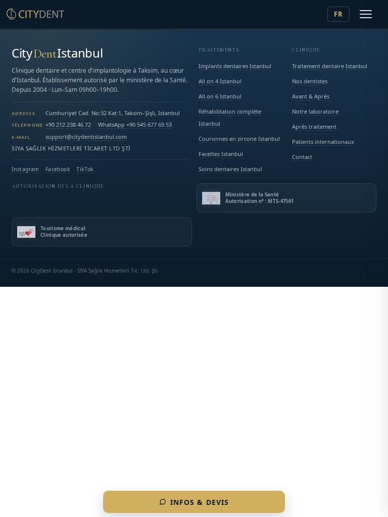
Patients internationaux (323, 141)
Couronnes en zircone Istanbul (239, 138)
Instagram (25, 169)
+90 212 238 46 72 (68, 124)
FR (338, 14)
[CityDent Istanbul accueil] (35, 14)
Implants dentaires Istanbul (235, 66)
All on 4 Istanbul (220, 81)
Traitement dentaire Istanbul (329, 66)
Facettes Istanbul (221, 154)
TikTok (85, 169)
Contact (302, 157)
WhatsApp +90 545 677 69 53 (135, 124)
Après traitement (314, 126)
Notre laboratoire (315, 111)
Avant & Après (310, 96)
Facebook (57, 169)
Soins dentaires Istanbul (230, 169)
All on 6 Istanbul (220, 96)
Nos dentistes (309, 81)
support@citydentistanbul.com (86, 136)
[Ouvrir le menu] (366, 14)
